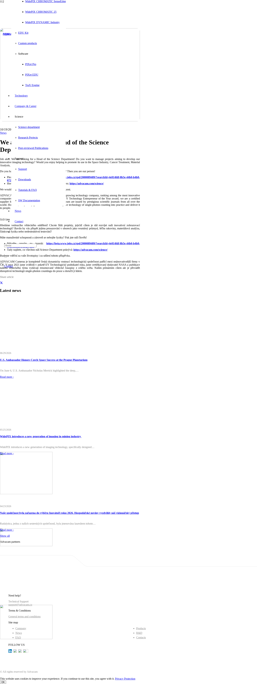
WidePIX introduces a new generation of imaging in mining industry (41, 436)
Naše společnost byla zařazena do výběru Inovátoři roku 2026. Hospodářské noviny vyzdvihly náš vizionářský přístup (69, 512)
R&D (139, 632)
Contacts (141, 637)
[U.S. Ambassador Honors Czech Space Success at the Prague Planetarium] (26, 493)
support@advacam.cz (20, 604)
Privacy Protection (125, 678)
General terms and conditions (24, 616)
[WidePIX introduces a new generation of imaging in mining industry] (26, 545)
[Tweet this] (1, 283)
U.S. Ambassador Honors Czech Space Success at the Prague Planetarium (43, 359)
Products (141, 628)
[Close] (5, 256)
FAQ (18, 637)
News (18, 632)
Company (20, 628)
